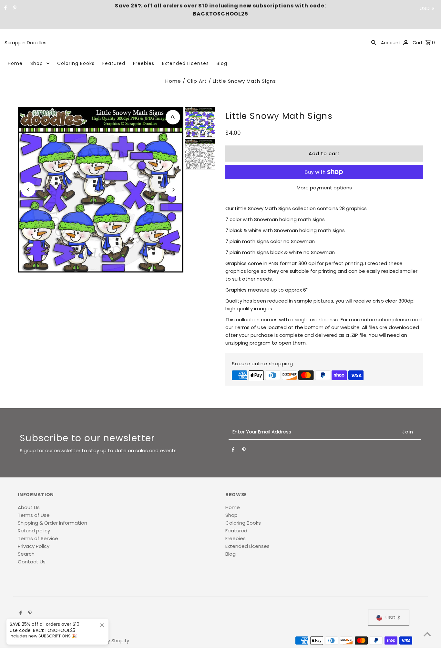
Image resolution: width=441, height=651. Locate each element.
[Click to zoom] (173, 117)
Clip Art (197, 81)
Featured (113, 63)
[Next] (173, 189)
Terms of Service (38, 538)
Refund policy (34, 530)
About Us (29, 507)
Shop (36, 63)
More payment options (324, 187)
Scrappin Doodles (25, 42)
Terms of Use (34, 515)
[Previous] (28, 189)
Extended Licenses (185, 63)
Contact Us (32, 561)
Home (15, 63)
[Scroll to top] (427, 634)
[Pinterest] (13, 8)
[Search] (374, 42)
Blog (222, 63)
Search (26, 553)
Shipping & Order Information (52, 522)
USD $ (427, 8)
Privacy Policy (33, 546)
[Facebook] (5, 8)
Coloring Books (76, 63)
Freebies (143, 63)
